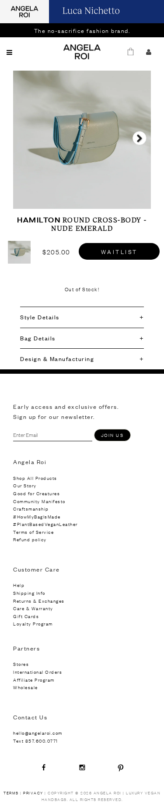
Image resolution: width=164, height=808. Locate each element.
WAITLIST (119, 251)
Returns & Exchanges (39, 600)
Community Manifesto (39, 501)
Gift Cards (26, 616)
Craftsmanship (31, 508)
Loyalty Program (33, 623)
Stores (21, 664)
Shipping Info (29, 593)
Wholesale (25, 687)
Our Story (25, 485)
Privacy (33, 793)
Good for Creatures (36, 493)
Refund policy (30, 539)
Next (139, 146)
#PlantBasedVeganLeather (45, 524)
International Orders (37, 672)
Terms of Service (33, 532)
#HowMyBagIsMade (37, 516)
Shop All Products (35, 478)
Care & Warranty (33, 608)
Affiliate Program (34, 679)
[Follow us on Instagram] (82, 767)
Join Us (112, 435)
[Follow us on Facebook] (43, 767)
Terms (11, 793)
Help (18, 585)
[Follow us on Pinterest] (120, 767)
